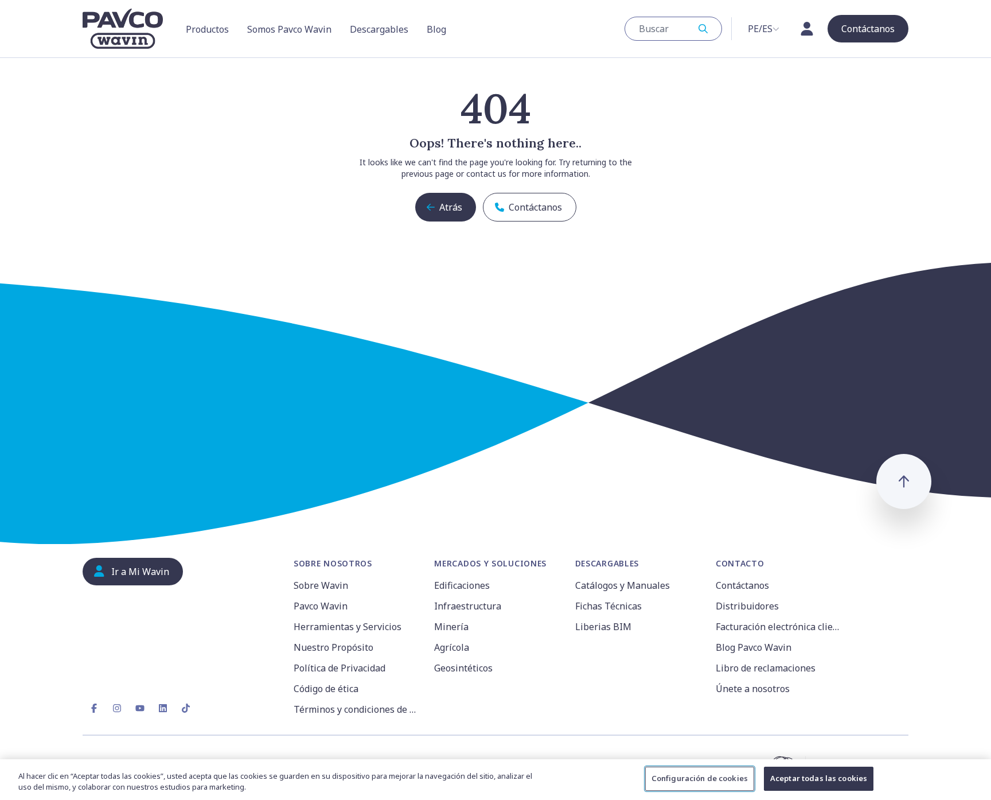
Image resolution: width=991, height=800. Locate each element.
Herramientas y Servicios (347, 626)
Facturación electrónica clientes (779, 626)
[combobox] (673, 29)
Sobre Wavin (321, 585)
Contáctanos (742, 585)
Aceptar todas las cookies (818, 778)
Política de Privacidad (339, 668)
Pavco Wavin (321, 606)
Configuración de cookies (699, 778)
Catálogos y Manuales (622, 585)
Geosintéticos (463, 668)
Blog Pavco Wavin (753, 647)
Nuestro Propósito (333, 647)
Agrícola (451, 647)
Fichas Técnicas (608, 606)
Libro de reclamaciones (766, 668)
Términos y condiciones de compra (357, 709)
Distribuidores (747, 606)
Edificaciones (462, 585)
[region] (495, 779)
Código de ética (326, 688)
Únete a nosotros (753, 688)
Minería (451, 626)
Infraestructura (467, 606)
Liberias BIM (603, 626)
